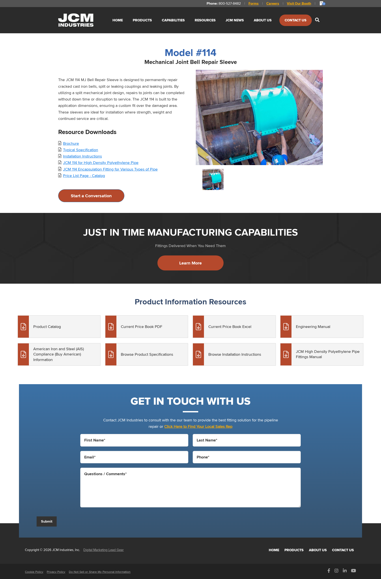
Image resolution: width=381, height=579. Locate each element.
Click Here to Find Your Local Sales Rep (198, 426)
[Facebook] (328, 572)
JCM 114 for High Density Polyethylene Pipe (100, 162)
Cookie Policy (34, 572)
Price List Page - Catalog (84, 175)
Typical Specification (80, 150)
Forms (253, 3)
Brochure (71, 143)
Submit (46, 521)
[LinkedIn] (345, 572)
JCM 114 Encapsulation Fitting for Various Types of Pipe (110, 169)
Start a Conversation (91, 195)
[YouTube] (353, 572)
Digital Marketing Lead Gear (103, 549)
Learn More (190, 263)
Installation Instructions (82, 156)
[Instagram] (336, 572)
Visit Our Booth (299, 3)
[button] (317, 20)
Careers (272, 3)
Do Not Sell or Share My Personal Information (100, 572)
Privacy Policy (56, 572)
